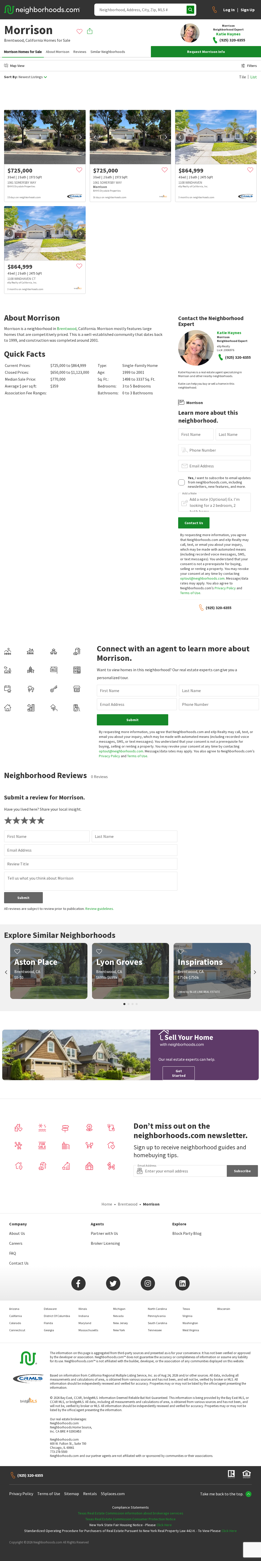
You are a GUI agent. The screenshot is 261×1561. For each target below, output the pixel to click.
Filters (252, 65)
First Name (191, 434)
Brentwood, (14, 40)
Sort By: (11, 77)
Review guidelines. (99, 908)
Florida (48, 1323)
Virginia (187, 1316)
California (34, 40)
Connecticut (17, 1330)
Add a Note (189, 493)
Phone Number (202, 450)
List (253, 77)
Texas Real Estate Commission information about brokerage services (130, 1513)
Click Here (164, 1525)
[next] (80, 137)
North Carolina (157, 1309)
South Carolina (157, 1323)
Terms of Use (190, 593)
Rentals (90, 1493)
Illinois (83, 1309)
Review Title (18, 864)
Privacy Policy (225, 588)
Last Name (228, 434)
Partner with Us (104, 1233)
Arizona (14, 1309)
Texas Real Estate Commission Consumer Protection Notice (130, 1519)
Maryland (85, 1323)
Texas (186, 1309)
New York (119, 1330)
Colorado (15, 1323)
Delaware (50, 1309)
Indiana (84, 1316)
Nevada (118, 1316)
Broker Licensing (105, 1243)
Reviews (79, 51)
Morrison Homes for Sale (23, 51)
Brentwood (66, 328)
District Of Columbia (57, 1316)
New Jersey (120, 1323)
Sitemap (71, 1493)
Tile (242, 77)
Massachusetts (88, 1330)
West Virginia (190, 1330)
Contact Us (19, 1263)
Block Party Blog (187, 1233)
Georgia (49, 1330)
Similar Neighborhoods (107, 51)
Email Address (201, 466)
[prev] (9, 137)
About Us (17, 1233)
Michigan (119, 1309)
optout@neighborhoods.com (202, 578)
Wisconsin (223, 1309)
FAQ (12, 1253)
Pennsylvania (157, 1316)
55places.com (113, 1493)
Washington (190, 1323)
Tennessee (155, 1330)
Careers (15, 1243)
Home (106, 1204)
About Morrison (57, 51)
